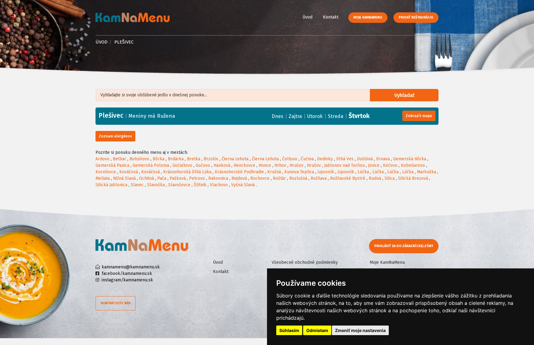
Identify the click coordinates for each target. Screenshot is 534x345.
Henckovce (244, 165)
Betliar (119, 159)
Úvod (307, 17)
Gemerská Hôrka (409, 159)
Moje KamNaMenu (368, 17)
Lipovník (325, 172)
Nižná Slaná (124, 178)
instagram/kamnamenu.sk (127, 280)
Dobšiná (365, 159)
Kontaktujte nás (115, 303)
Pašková (178, 178)
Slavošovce (179, 184)
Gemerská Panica (112, 165)
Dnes (277, 116)
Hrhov (280, 165)
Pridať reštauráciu (416, 17)
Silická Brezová (413, 178)
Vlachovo (219, 184)
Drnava (383, 159)
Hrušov (296, 165)
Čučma (307, 159)
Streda (335, 116)
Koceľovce (105, 172)
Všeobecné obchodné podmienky (305, 262)
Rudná (375, 178)
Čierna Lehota (235, 159)
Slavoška (156, 184)
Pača (161, 178)
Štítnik (200, 184)
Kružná (274, 172)
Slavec (137, 184)
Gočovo (203, 165)
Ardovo (102, 159)
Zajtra (295, 116)
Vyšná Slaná (243, 184)
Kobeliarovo (413, 165)
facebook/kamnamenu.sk (127, 273)
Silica (389, 178)
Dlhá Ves (345, 159)
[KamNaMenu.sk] (132, 17)
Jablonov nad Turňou (344, 165)
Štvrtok (359, 116)
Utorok (315, 116)
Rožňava (319, 178)
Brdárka (176, 159)
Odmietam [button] (317, 330)
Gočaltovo (182, 165)
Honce (265, 165)
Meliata (102, 178)
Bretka (193, 159)
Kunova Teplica (299, 172)
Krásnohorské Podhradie (239, 172)
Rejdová (239, 178)
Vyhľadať (404, 95)
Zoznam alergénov (115, 136)
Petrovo (197, 178)
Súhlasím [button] (289, 330)
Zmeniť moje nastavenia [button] (360, 330)
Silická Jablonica (111, 184)
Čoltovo (289, 159)
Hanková (222, 165)
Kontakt (330, 17)
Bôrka (158, 159)
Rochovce (259, 178)
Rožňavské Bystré (347, 178)
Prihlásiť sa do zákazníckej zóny (403, 246)
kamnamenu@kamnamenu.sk (131, 267)
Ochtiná (146, 178)
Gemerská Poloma (151, 165)
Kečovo (390, 165)
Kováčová (128, 172)
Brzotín (211, 159)
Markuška (426, 172)
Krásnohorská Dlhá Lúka (187, 172)
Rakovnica (218, 178)
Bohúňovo (139, 159)
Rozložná (298, 178)
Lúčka (363, 172)
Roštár (279, 178)
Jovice (373, 165)
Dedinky (325, 159)
